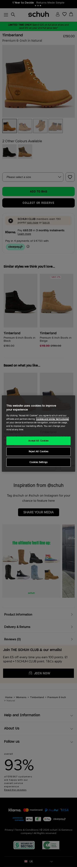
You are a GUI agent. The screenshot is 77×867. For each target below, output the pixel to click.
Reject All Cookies (38, 451)
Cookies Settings (38, 462)
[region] (38, 433)
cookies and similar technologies (52, 419)
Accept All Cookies (38, 440)
